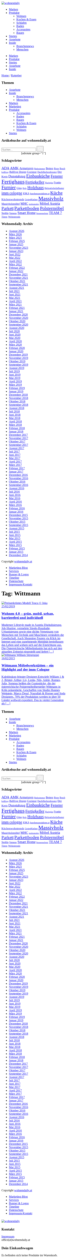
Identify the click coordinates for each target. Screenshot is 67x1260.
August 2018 (16, 408)
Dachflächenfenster (47, 172)
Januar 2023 (16, 251)
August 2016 (16, 488)
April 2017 (15, 461)
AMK (14, 168)
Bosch (62, 168)
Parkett (7, 208)
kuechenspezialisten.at (40, 193)
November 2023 (18, 247)
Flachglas (49, 183)
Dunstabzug (16, 176)
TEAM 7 (55, 213)
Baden (20, 116)
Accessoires (23, 113)
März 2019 (15, 384)
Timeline (14, 577)
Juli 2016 (14, 491)
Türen (4, 217)
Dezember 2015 (18, 515)
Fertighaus (13, 182)
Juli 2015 (14, 531)
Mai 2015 (14, 538)
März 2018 (15, 424)
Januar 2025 (16, 244)
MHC (24, 203)
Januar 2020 (16, 351)
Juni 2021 (14, 294)
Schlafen (21, 126)
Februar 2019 (17, 388)
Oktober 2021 (17, 281)
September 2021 (18, 284)
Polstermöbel (52, 208)
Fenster (57, 176)
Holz (25, 188)
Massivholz (50, 198)
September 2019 (18, 364)
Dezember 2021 (18, 274)
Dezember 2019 (18, 354)
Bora (56, 168)
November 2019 (18, 358)
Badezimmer (39, 168)
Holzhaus (35, 187)
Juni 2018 (14, 414)
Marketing (15, 106)
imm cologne (11, 193)
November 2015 (18, 518)
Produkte (14, 109)
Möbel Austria (50, 203)
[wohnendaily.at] (10, 3)
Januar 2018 (16, 431)
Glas (19, 188)
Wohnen (21, 129)
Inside (12, 93)
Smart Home (26, 213)
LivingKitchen (31, 199)
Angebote (14, 89)
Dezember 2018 (18, 394)
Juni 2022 (14, 254)
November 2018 (18, 398)
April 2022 (15, 261)
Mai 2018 (14, 418)
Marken (13, 103)
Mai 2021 (14, 297)
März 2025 (15, 237)
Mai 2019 (14, 378)
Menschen (22, 99)
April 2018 (15, 421)
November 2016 (18, 478)
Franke (57, 182)
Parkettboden (26, 208)
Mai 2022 (14, 257)
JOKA (26, 193)
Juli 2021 (14, 291)
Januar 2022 (16, 271)
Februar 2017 (17, 468)
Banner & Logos (19, 574)
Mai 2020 (14, 338)
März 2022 (15, 264)
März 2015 (15, 545)
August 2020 (16, 327)
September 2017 (18, 444)
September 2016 (18, 485)
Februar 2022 (17, 267)
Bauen (20, 119)
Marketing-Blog (18, 567)
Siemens (13, 213)
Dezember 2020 (18, 314)
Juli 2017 (14, 451)
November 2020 (18, 317)
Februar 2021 (17, 307)
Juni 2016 (14, 495)
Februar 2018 (17, 428)
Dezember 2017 (18, 434)
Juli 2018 (14, 411)
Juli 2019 (14, 371)
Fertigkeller (34, 182)
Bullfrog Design (17, 171)
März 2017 (15, 464)
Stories (13, 133)
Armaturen (26, 168)
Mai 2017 (14, 458)
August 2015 (16, 528)
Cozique (32, 171)
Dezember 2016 (18, 474)
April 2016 (15, 501)
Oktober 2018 (17, 401)
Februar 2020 (17, 348)
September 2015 (18, 525)
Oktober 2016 (17, 481)
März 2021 (15, 304)
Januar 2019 (16, 391)
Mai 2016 (14, 498)
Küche (56, 192)
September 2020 (18, 324)
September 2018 (18, 404)
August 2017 (16, 448)
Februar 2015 (17, 548)
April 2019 (15, 381)
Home (5, 75)
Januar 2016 (16, 511)
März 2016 (15, 505)
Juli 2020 (14, 331)
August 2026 (16, 231)
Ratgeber (16, 75)
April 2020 (15, 341)
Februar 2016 (17, 508)
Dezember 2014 (18, 555)
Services (14, 571)
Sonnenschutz (42, 213)
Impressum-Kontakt (20, 584)
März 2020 (15, 344)
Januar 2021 (16, 311)
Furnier (8, 187)
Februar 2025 (17, 241)
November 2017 (18, 438)
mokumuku (34, 204)
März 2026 (15, 234)
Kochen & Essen (26, 123)
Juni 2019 (14, 374)
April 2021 (15, 301)
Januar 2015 (16, 551)
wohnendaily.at (23, 561)
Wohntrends (14, 216)
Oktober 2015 (17, 521)
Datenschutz (16, 581)
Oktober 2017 (17, 441)
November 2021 (18, 277)
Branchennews (25, 96)
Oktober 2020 (17, 321)
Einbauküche (38, 176)
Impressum (7, 1236)
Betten (49, 168)
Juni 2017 (14, 454)
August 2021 (16, 287)
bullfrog (5, 172)
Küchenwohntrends (12, 199)
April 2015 (15, 541)
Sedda (5, 213)
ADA (5, 168)
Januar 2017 (16, 471)
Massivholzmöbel (10, 204)
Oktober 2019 (17, 361)
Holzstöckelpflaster (54, 188)
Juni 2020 (14, 334)
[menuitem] (37, 9)
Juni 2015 (14, 535)
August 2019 (16, 368)
